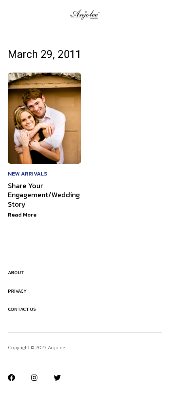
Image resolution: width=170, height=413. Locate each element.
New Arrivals (27, 174)
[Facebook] (11, 377)
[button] (10, 14)
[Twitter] (57, 377)
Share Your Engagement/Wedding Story (44, 194)
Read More (22, 215)
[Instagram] (34, 377)
